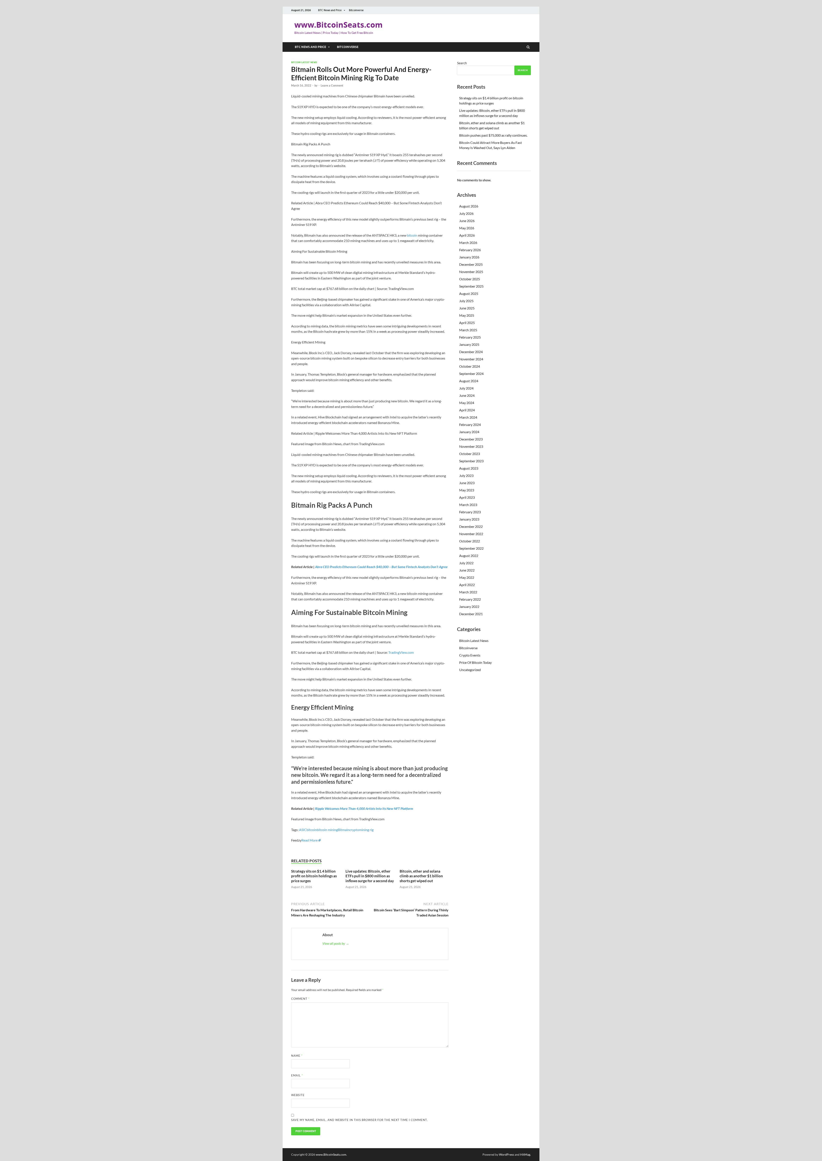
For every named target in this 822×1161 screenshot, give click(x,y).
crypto (354, 830)
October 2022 (469, 541)
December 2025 (471, 264)
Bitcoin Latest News (304, 62)
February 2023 (470, 512)
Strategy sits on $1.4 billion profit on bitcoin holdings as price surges (314, 876)
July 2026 (466, 213)
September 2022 (471, 548)
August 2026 (468, 206)
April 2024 (467, 410)
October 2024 (469, 366)
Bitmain (343, 830)
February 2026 (470, 250)
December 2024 (471, 352)
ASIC (303, 830)
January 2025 (469, 344)
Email (297, 1075)
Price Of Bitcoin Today (475, 662)
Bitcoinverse (356, 10)
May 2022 (466, 577)
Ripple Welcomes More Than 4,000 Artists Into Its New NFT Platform (364, 808)
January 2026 (469, 257)
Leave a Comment (332, 85)
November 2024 (471, 359)
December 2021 (471, 614)
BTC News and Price (330, 10)
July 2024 (466, 388)
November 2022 (471, 534)
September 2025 (471, 286)
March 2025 (468, 330)
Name (296, 1055)
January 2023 (469, 519)
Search (462, 63)
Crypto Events (469, 655)
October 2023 (469, 454)
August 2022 (468, 556)
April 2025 (467, 323)
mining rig (366, 830)
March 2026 (468, 242)
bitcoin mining (327, 830)
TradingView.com (401, 652)
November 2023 (471, 446)
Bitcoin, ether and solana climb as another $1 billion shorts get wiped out (421, 876)
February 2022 (470, 599)
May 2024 (466, 403)
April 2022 (467, 585)
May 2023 (466, 490)
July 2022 (466, 563)
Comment (300, 998)
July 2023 (466, 475)
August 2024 (468, 381)
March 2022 (468, 592)
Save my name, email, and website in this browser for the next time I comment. (359, 1120)
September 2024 (471, 374)
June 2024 (467, 395)
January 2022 (469, 606)
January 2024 (469, 432)
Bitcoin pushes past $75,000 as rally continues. (493, 135)
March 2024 (468, 417)
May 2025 (466, 315)
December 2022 (471, 526)
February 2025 (470, 337)
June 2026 (467, 221)
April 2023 (467, 497)
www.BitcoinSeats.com (338, 24)
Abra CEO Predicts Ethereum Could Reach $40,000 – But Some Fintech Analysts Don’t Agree (381, 567)
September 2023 (471, 461)
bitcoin (412, 235)
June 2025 (467, 308)
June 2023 (467, 483)
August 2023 (468, 468)
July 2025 (466, 301)
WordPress (506, 1154)
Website (298, 1095)
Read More (309, 840)
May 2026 (466, 228)
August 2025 (468, 293)
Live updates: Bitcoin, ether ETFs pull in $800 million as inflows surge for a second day (369, 876)
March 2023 (468, 505)
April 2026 (467, 235)
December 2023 (471, 439)
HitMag (525, 1154)
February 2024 (470, 424)
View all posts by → (335, 943)
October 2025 (469, 279)
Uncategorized (470, 670)
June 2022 (467, 570)
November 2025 (471, 272)
